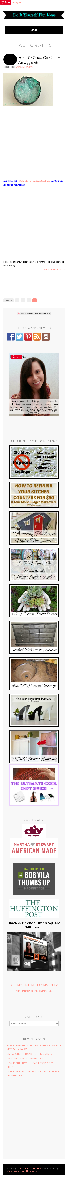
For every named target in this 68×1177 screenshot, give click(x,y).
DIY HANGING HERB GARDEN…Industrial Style (29, 1054)
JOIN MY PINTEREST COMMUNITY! (34, 985)
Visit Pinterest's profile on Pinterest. (34, 990)
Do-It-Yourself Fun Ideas (30, 1168)
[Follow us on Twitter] (19, 337)
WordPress (12, 1171)
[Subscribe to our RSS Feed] (37, 337)
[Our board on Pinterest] (28, 337)
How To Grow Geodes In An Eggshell (39, 60)
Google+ (16, 2)
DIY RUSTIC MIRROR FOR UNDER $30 (25, 1058)
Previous (8, 300)
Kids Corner (28, 66)
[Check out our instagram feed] (46, 337)
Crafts (18, 66)
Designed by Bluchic (27, 1171)
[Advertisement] (34, 143)
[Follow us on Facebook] (11, 337)
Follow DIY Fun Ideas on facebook (34, 181)
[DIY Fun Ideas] (34, 415)
